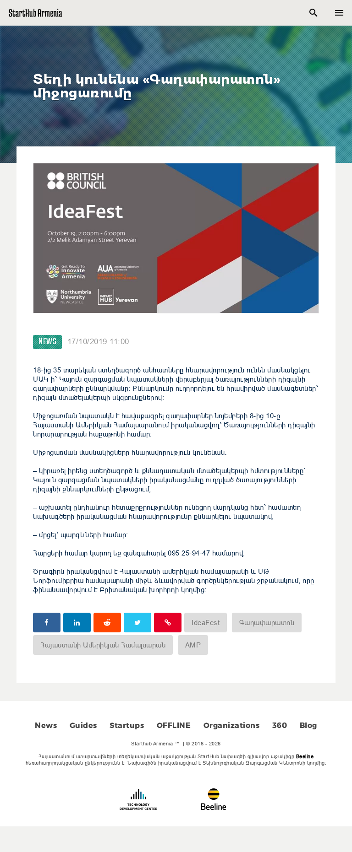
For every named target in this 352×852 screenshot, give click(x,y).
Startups (127, 725)
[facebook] (46, 622)
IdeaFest (206, 622)
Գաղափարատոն (267, 622)
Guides (83, 725)
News (47, 342)
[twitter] (137, 622)
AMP (193, 645)
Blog (308, 725)
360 (279, 725)
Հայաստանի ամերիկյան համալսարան (102, 645)
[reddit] (107, 622)
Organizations (232, 725)
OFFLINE (174, 725)
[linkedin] (77, 622)
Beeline (305, 756)
